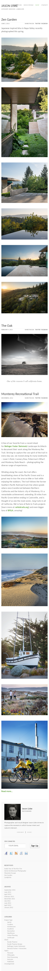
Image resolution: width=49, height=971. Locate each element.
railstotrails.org (21, 507)
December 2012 (9, 899)
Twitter (37, 23)
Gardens (10, 924)
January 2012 (8, 907)
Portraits (10, 959)
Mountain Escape (10, 873)
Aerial (9, 922)
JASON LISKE (9, 6)
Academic (10, 929)
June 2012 (7, 903)
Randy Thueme (12, 942)
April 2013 (7, 894)
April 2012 (7, 905)
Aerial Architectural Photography (15, 871)
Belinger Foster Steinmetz (15, 446)
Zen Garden (9, 19)
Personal (10, 953)
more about (20, 832)
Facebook (44, 23)
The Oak (6, 326)
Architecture (11, 927)
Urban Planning (12, 935)
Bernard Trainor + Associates (16, 948)
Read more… (7, 791)
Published (10, 962)
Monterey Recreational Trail (20, 394)
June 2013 (7, 892)
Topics (6, 951)
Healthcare (11, 933)
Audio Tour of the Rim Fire (13, 869)
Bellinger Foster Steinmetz (16, 946)
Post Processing (12, 957)
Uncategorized (9, 964)
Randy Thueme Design (14, 944)
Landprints (7, 877)
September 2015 (9, 890)
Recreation (11, 931)
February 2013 (9, 896)
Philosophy (10, 955)
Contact (29, 832)
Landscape (10, 937)
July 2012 (7, 901)
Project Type (8, 920)
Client (6, 940)
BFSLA (10, 511)
